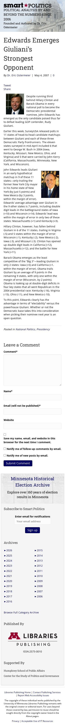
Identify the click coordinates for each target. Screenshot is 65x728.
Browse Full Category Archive (21, 612)
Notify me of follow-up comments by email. (34, 449)
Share (7, 89)
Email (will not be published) (22, 405)
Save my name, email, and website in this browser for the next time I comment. (29, 440)
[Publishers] (32, 639)
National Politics (25, 329)
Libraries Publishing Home (17, 692)
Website (9, 420)
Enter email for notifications (32, 516)
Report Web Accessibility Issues (33, 695)
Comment (11, 351)
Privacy (15, 721)
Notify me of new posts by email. (27, 455)
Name (8, 391)
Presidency (43, 329)
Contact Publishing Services (47, 692)
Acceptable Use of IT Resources (37, 721)
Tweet (7, 85)
